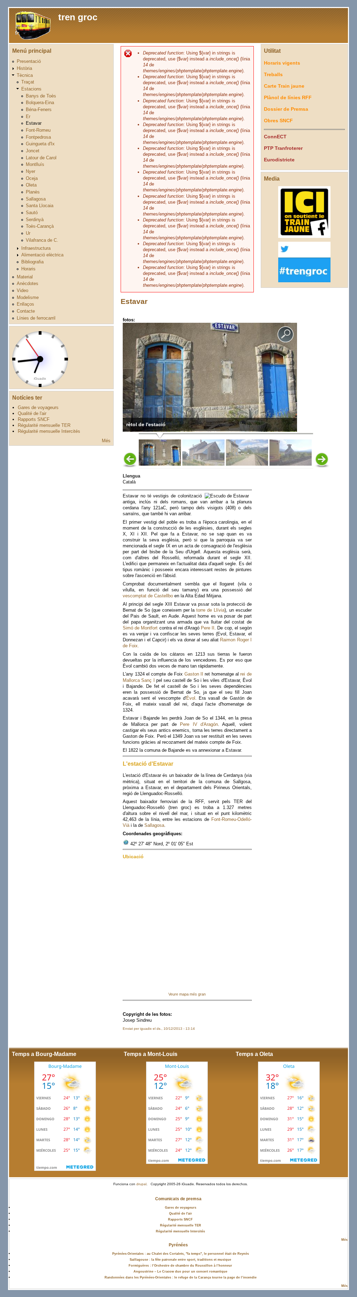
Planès (33, 192)
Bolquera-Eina (40, 102)
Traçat (27, 82)
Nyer (30, 171)
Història (24, 68)
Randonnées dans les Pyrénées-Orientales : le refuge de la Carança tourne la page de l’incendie (181, 1277)
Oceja (32, 178)
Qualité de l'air (32, 413)
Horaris (28, 268)
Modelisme (28, 297)
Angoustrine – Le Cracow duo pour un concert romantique (180, 1271)
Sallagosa (36, 199)
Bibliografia (32, 261)
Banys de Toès (41, 96)
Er (28, 116)
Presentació (29, 61)
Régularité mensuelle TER (44, 425)
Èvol (190, 698)
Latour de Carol (41, 157)
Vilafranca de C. (42, 240)
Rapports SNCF (34, 419)
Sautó (32, 212)
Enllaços (25, 304)
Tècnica (25, 75)
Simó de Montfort (140, 628)
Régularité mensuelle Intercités (49, 431)
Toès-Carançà (40, 226)
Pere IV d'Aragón (199, 724)
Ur (28, 233)
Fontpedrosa (38, 137)
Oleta (31, 185)
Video (22, 290)
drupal (141, 1184)
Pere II (207, 628)
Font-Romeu (38, 130)
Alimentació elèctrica (42, 254)
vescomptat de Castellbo (148, 595)
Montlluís (35, 164)
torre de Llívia (210, 610)
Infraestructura (36, 248)
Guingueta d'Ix (40, 143)
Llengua (131, 476)
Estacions (31, 89)
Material (25, 276)
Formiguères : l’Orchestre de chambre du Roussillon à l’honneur (180, 1265)
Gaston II (193, 674)
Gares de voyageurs (38, 407)
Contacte (26, 311)
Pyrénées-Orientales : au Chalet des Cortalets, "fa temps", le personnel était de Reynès (180, 1253)
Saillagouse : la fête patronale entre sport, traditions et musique (180, 1259)
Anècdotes (27, 283)
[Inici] (32, 25)
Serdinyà (35, 219)
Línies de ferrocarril (36, 318)
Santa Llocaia (39, 205)
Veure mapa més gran (187, 994)
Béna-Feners (39, 109)
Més (106, 440)
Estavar (33, 123)
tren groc (77, 17)
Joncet (32, 150)
